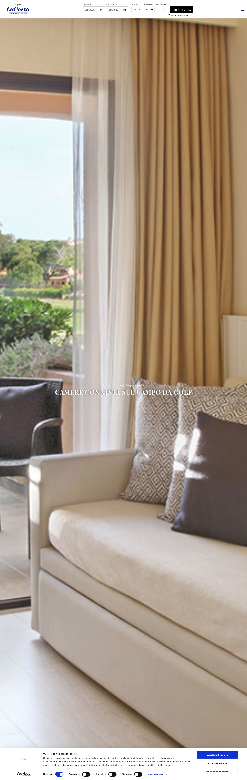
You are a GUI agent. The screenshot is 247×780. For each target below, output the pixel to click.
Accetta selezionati (217, 763)
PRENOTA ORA (182, 9)
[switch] (86, 774)
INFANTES (161, 5)
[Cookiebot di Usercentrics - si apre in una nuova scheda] (24, 774)
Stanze (118, 385)
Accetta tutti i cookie (217, 755)
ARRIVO (87, 4)
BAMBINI (148, 5)
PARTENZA (111, 4)
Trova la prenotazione (179, 15)
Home (106, 385)
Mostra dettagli (155, 774)
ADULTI (135, 5)
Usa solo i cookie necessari (217, 771)
